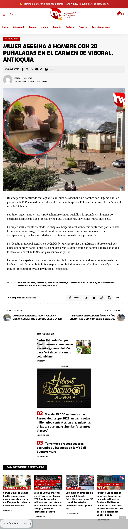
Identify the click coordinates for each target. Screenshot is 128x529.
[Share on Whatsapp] (32, 69)
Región (50, 484)
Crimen (62, 282)
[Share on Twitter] (27, 69)
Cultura (55, 481)
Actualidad (11, 38)
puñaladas (41, 285)
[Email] (37, 69)
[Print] (46, 69)
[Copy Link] (41, 69)
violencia (52, 285)
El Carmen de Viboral (78, 282)
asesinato (52, 282)
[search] (123, 14)
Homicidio (22, 285)
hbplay (17, 78)
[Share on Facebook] (22, 69)
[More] (51, 69)
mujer (31, 285)
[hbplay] (64, 14)
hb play (93, 282)
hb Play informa (106, 282)
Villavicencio (42, 488)
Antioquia (41, 282)
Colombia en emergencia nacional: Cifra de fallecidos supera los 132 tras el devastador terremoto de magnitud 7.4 (79, 500)
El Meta (24, 488)
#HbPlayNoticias (26, 282)
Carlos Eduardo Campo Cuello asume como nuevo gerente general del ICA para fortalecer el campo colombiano (55, 348)
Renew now (71, 3)
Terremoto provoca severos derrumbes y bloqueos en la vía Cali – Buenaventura (62, 448)
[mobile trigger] (5, 14)
